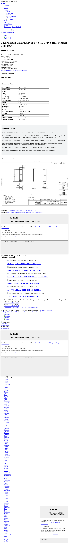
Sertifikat (9, 17)
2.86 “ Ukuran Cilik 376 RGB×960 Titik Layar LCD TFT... (28, 296)
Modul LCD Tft (15, 312)
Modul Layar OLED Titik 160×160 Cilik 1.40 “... (24, 283)
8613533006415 (5, 328)
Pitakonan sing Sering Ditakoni (12, 27)
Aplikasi (6, 21)
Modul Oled (23, 312)
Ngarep (6, 8)
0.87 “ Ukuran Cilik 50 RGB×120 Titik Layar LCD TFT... (27, 277)
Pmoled (29, 312)
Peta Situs (41, 310)
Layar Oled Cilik (40, 312)
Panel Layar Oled (5, 312)
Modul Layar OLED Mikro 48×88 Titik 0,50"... (24, 264)
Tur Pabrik (10, 19)
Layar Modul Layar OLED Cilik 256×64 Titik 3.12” (22, 210)
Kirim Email (4, 323)
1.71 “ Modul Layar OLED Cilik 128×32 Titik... (24, 290)
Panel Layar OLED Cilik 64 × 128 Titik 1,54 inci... (24, 270)
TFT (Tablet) (10, 13)
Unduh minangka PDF (21, 70)
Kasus (5, 22)
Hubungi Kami (8, 24)
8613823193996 (5, 325)
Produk (6, 10)
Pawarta (6, 25)
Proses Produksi (11, 16)
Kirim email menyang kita (7, 70)
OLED (9, 11)
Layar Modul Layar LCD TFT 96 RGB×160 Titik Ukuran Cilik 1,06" (26, 212)
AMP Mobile (48, 310)
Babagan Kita (7, 14)
